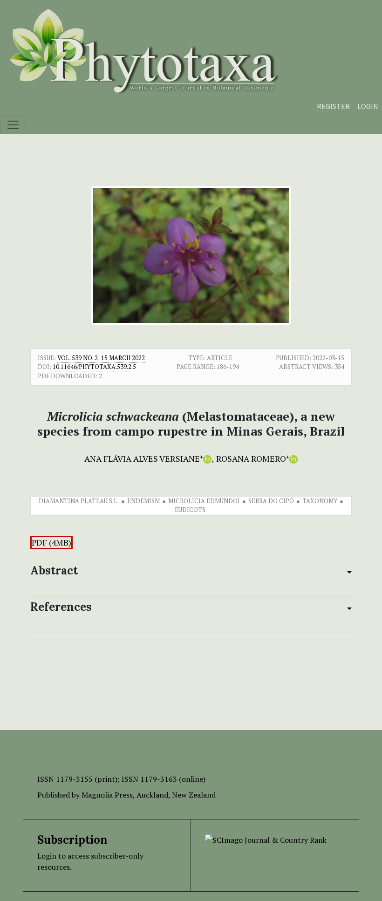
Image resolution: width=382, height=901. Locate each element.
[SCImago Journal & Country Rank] (266, 839)
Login (367, 106)
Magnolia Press (107, 795)
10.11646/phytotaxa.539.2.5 (94, 366)
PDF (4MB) (51, 542)
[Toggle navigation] (13, 125)
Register (333, 106)
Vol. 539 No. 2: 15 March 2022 (101, 358)
